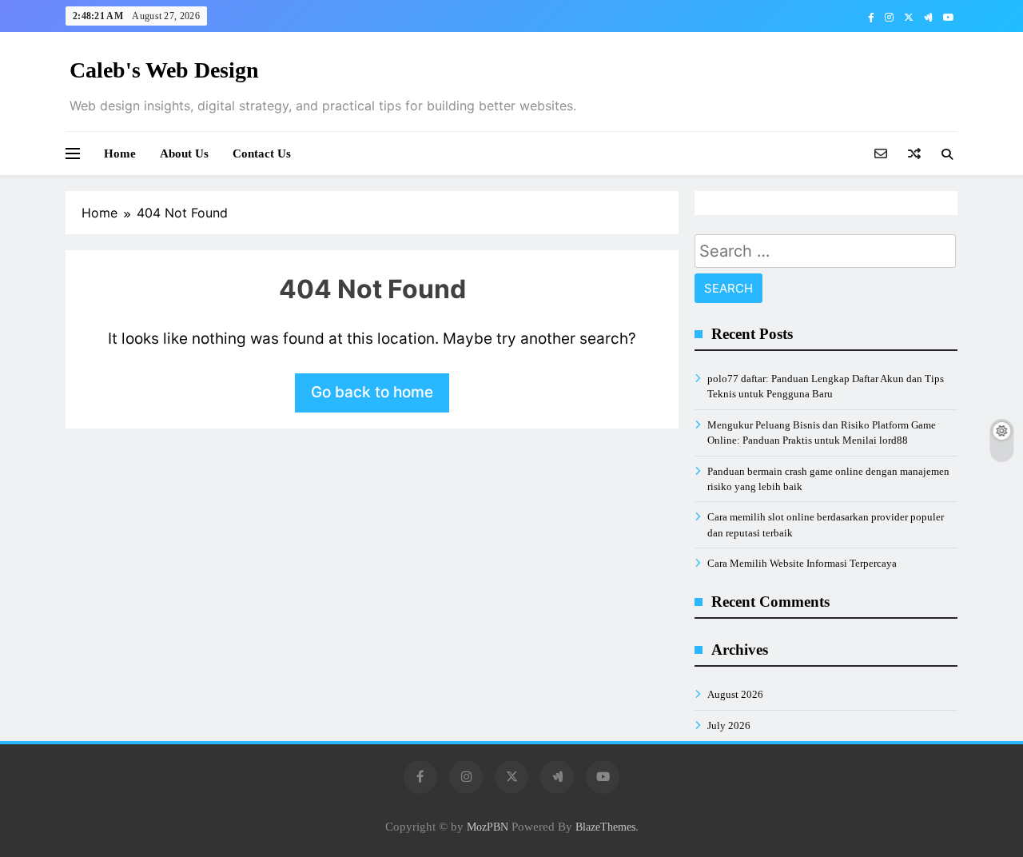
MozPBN (487, 826)
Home (120, 153)
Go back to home (372, 392)
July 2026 (728, 725)
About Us (184, 153)
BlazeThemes (605, 826)
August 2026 (735, 694)
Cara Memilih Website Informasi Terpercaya (802, 563)
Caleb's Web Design (164, 70)
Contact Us (262, 153)
